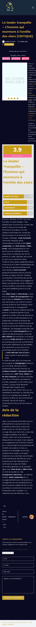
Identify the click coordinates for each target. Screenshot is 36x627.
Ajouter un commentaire (13, 579)
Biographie (31, 95)
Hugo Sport (9, 44)
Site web (7, 572)
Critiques (31, 115)
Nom (6, 559)
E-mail (7, 565)
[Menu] (33, 7)
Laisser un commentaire (13, 598)
